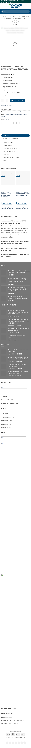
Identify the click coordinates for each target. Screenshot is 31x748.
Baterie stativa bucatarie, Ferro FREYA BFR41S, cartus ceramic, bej (7, 194)
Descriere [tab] (5, 135)
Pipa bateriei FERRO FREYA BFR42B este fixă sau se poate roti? (15, 255)
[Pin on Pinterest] (18, 123)
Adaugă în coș (17, 100)
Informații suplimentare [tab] (10, 138)
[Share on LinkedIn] (21, 123)
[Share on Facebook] (6, 123)
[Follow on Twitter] (19, 742)
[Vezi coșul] (29, 6)
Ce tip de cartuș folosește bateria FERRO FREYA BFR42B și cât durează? (13, 222)
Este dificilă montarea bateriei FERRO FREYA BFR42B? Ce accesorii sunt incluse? (15, 242)
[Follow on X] (16, 742)
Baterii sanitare (23, 16)
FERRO (7, 119)
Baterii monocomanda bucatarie (16, 18)
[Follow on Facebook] (7, 742)
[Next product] (13, 21)
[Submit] (27, 11)
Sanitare (11, 16)
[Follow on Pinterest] (21, 742)
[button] (2, 6)
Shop (4, 16)
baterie (7, 114)
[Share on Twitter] (12, 123)
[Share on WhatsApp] (2, 123)
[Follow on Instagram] (10, 742)
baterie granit (13, 114)
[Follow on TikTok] (13, 742)
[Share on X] (9, 123)
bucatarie (19, 114)
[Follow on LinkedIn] (24, 742)
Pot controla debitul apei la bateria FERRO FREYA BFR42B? (14, 249)
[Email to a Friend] (15, 123)
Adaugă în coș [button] (7, 203)
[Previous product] (17, 21)
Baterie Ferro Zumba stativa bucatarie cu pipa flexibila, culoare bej (23, 193)
